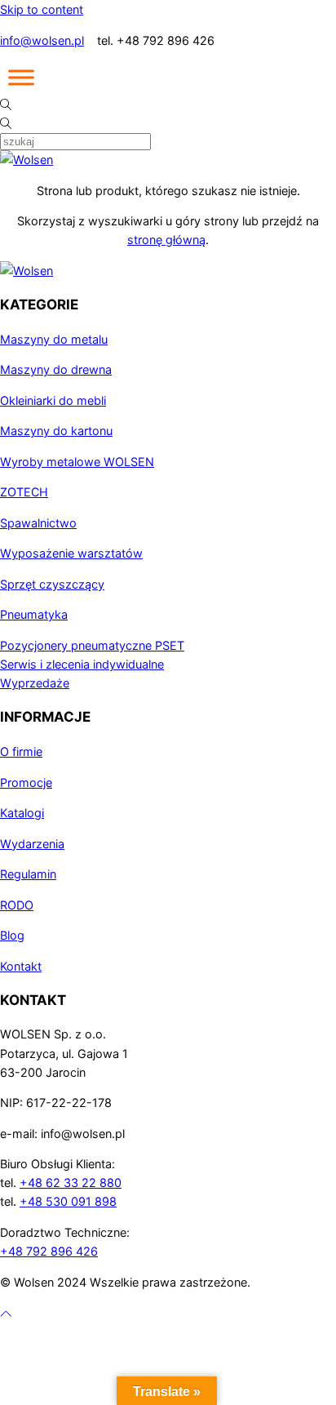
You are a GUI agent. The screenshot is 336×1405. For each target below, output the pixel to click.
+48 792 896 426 (49, 1251)
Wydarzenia (32, 844)
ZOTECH (24, 492)
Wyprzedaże (34, 683)
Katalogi (22, 813)
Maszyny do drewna (56, 369)
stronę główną (166, 240)
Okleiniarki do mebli (53, 400)
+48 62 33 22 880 (71, 1182)
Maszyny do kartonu (56, 431)
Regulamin (28, 874)
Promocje (26, 782)
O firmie (21, 751)
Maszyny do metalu (54, 339)
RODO (16, 905)
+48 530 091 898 (68, 1201)
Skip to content (41, 9)
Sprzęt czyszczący (52, 584)
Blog (12, 935)
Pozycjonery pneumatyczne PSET (92, 645)
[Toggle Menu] (21, 77)
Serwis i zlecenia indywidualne (82, 664)
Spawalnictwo (38, 523)
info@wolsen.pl (42, 40)
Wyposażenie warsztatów (71, 553)
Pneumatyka (34, 614)
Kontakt (21, 966)
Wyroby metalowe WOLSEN (77, 462)
